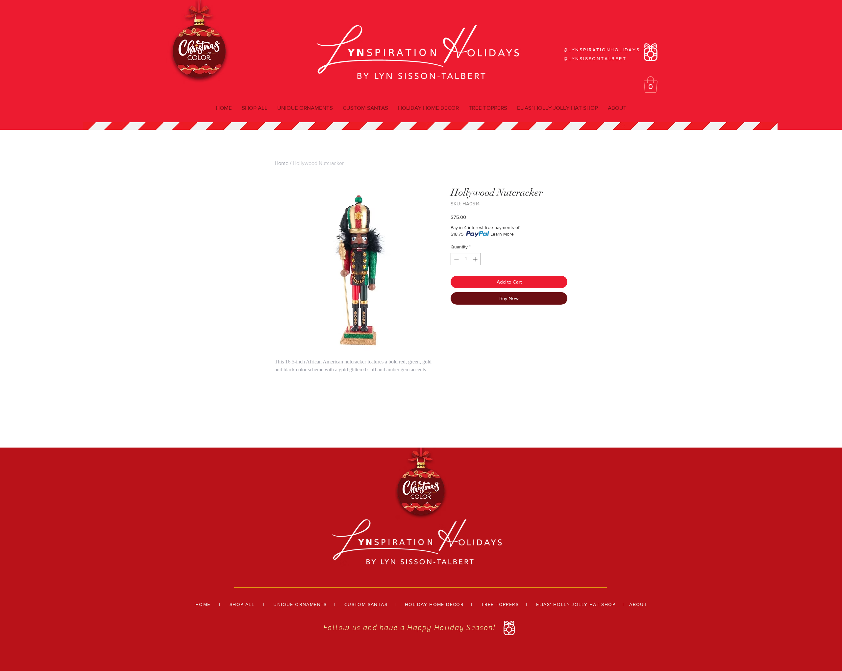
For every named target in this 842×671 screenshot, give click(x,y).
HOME (202, 604)
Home (281, 163)
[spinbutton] (466, 259)
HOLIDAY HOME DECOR (434, 604)
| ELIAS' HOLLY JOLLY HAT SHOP (567, 604)
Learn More (502, 234)
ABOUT (638, 604)
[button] (650, 84)
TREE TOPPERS (500, 604)
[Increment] (476, 259)
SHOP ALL (242, 604)
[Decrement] (456, 259)
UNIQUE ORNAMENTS (300, 604)
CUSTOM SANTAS (365, 604)
